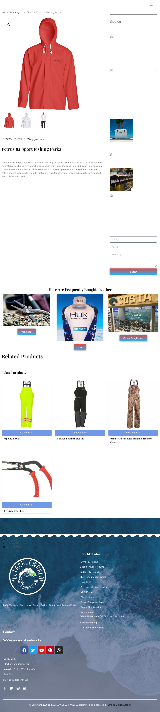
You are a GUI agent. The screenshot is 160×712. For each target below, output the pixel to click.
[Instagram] (59, 650)
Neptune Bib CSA (12, 438)
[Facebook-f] (5, 688)
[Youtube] (41, 650)
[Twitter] (33, 650)
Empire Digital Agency (119, 704)
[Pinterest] (50, 650)
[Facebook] (24, 650)
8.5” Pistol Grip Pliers (14, 510)
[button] (151, 4)
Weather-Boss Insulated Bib (70, 438)
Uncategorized (18, 12)
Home (5, 12)
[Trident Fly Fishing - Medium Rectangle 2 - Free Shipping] (111, 155)
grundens (39, 139)
